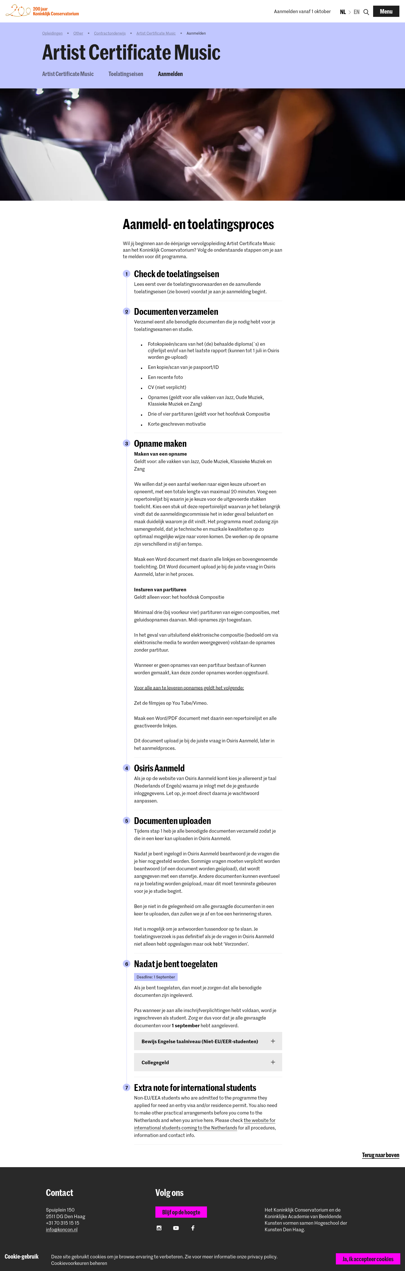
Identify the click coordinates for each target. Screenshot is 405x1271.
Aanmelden (170, 73)
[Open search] (366, 11)
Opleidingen (52, 33)
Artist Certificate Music (156, 33)
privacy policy (262, 1256)
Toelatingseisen (126, 73)
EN (357, 11)
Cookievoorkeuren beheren (79, 1263)
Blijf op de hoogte (181, 1212)
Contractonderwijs (110, 33)
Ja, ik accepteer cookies (368, 1258)
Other (78, 33)
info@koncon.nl (62, 1229)
